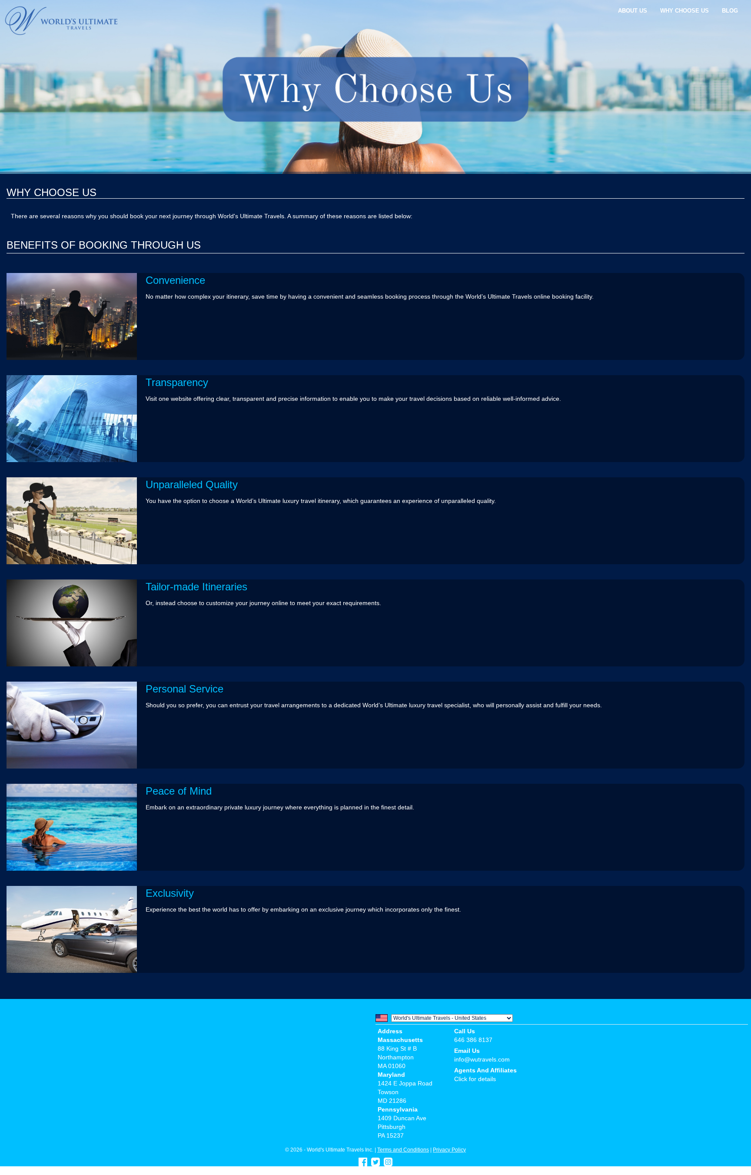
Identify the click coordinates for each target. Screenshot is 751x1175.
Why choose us (684, 10)
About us (632, 10)
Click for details (475, 1078)
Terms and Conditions (403, 1149)
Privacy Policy (449, 1149)
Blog (730, 10)
